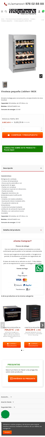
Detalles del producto (11, 230)
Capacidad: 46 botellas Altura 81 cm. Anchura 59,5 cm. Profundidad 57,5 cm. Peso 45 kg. (33, 334)
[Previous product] (42, 20)
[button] (21, 350)
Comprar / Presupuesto (24, 135)
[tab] (22, 168)
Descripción (8, 168)
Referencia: (6, 119)
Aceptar (7, 432)
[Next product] (43, 20)
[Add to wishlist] (8, 324)
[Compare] (11, 324)
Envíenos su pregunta (24, 378)
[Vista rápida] (14, 324)
